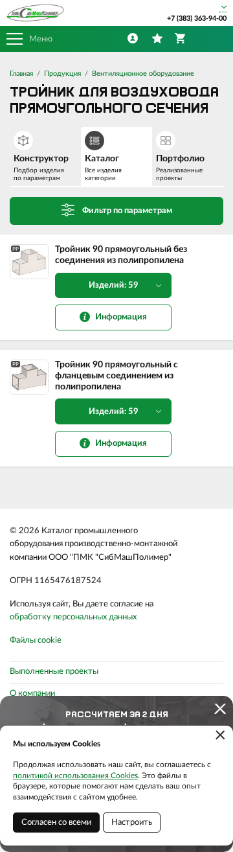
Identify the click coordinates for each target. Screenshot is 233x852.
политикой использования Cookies (75, 775)
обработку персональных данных (73, 617)
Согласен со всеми (56, 822)
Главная (21, 73)
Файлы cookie (35, 640)
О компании (32, 693)
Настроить (131, 822)
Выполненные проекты (54, 671)
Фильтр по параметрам (127, 211)
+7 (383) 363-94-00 (197, 18)
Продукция (62, 73)
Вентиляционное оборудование (143, 73)
